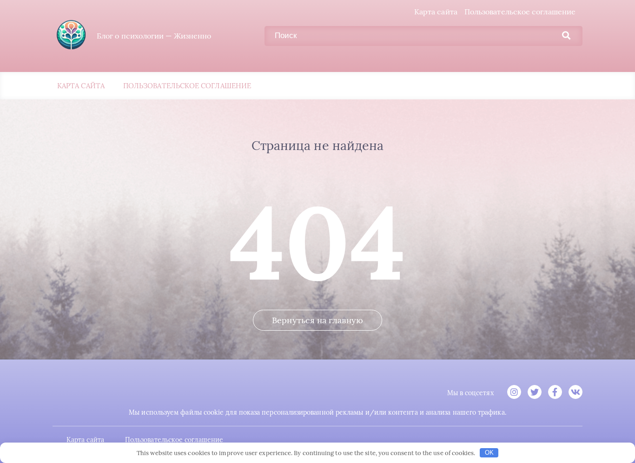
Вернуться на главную (317, 320)
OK (489, 452)
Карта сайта (435, 11)
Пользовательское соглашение (519, 11)
